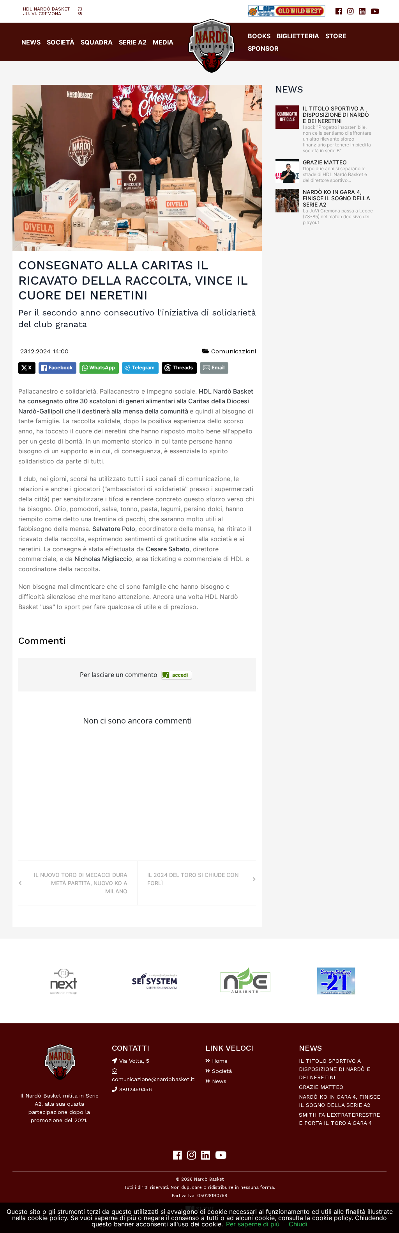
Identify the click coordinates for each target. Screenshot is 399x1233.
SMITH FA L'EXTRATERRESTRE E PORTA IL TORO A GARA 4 (339, 1119)
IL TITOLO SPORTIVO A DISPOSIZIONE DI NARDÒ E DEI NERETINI (336, 114)
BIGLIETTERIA (298, 36)
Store (335, 36)
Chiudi (298, 1224)
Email (218, 368)
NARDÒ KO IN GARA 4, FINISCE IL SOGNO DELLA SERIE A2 (336, 198)
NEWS (31, 42)
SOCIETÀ (60, 42)
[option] (63, 981)
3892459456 (134, 1089)
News (218, 1081)
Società (221, 1071)
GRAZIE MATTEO (325, 162)
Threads (183, 368)
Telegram (143, 368)
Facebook (60, 368)
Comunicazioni (232, 351)
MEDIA (163, 42)
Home (219, 1061)
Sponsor (263, 48)
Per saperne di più (252, 1224)
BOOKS (259, 36)
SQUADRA (97, 42)
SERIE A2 (133, 42)
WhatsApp (102, 368)
